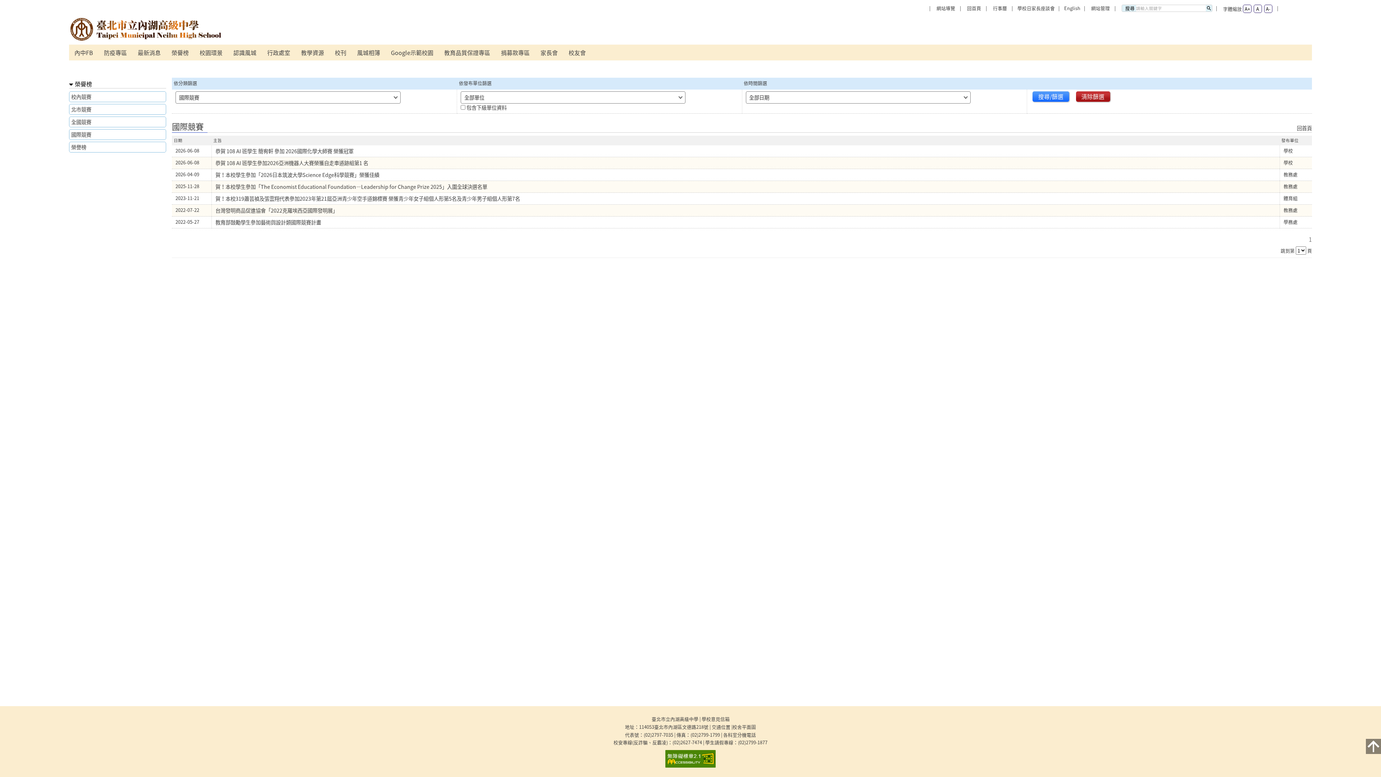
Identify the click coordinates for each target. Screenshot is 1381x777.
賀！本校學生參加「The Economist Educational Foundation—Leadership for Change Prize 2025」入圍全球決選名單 (351, 187)
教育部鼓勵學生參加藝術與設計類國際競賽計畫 (268, 222)
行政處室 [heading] (278, 52)
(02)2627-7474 (687, 742)
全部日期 (759, 97)
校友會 (577, 52)
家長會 (549, 52)
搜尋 (1130, 8)
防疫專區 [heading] (115, 52)
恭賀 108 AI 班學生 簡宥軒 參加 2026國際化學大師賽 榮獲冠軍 (284, 151)
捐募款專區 (515, 52)
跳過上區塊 (83, 3)
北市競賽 (81, 109)
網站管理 (1100, 8)
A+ (1247, 8)
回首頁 (974, 8)
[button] (1373, 746)
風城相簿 (368, 52)
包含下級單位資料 (486, 108)
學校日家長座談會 (1036, 8)
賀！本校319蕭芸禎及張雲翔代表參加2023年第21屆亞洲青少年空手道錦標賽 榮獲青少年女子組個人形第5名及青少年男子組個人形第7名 (367, 199)
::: (929, 2)
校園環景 (211, 52)
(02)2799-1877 (752, 742)
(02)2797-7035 (658, 734)
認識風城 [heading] (244, 52)
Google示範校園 (412, 52)
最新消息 (149, 52)
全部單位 (474, 97)
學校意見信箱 (716, 718)
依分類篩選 (185, 82)
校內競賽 (81, 97)
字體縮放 (1232, 8)
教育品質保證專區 (467, 52)
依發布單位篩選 (475, 82)
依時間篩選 (755, 82)
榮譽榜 (180, 52)
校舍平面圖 (744, 726)
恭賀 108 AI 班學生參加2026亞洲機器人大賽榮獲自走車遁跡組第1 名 (291, 163)
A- (1268, 8)
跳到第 (1288, 250)
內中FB (83, 52)
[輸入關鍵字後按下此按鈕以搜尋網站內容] (1209, 8)
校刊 (340, 52)
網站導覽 (945, 8)
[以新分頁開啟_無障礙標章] (690, 759)
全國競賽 (81, 122)
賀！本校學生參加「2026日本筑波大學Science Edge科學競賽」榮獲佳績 (297, 175)
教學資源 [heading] (312, 52)
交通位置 (721, 726)
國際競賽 (81, 134)
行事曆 (1000, 8)
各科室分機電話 (739, 734)
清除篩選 (1092, 96)
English (1072, 8)
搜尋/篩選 (1050, 96)
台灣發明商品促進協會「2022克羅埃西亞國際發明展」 (276, 210)
